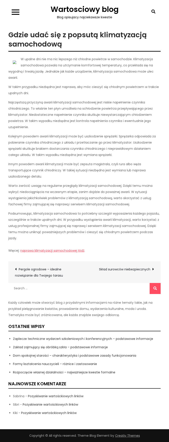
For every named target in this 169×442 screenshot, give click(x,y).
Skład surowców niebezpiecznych (124, 269)
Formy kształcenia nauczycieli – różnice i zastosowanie (55, 364)
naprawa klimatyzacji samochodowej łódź (52, 250)
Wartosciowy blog (85, 9)
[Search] (155, 288)
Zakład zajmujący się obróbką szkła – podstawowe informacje (60, 347)
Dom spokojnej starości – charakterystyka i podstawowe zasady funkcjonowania (74, 355)
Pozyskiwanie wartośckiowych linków (55, 396)
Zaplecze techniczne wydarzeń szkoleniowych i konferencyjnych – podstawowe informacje (83, 339)
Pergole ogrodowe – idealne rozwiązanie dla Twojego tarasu (39, 272)
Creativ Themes (127, 435)
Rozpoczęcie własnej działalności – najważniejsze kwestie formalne (64, 372)
